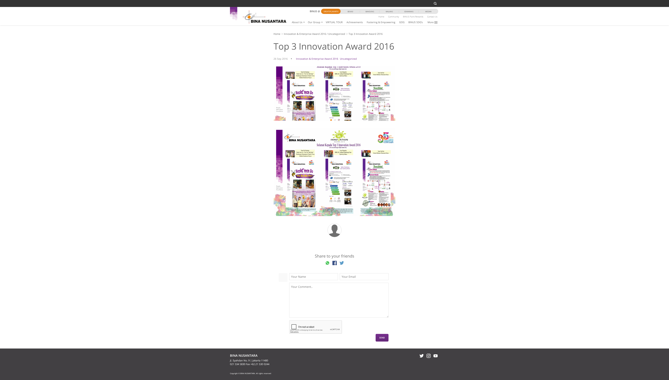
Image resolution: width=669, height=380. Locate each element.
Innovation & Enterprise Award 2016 (305, 33)
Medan (428, 11)
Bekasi (350, 11)
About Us (297, 22)
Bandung (370, 11)
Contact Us (432, 16)
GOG (402, 22)
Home (381, 16)
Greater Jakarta (331, 11)
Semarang (408, 11)
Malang (389, 11)
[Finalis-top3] (334, 172)
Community (393, 16)
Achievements (355, 22)
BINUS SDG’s (415, 22)
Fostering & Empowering (381, 22)
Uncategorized (336, 33)
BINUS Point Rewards (413, 16)
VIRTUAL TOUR (334, 22)
